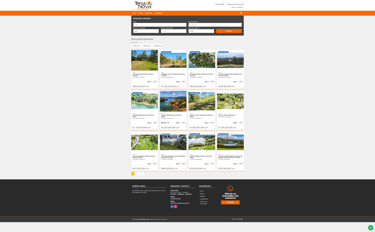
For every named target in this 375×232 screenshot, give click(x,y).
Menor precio (147, 46)
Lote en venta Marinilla (226, 115)
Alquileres (148, 13)
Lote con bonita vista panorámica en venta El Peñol (173, 156)
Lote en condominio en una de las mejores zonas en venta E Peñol (230, 156)
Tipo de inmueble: (139, 28)
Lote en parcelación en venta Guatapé (142, 74)
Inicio (134, 13)
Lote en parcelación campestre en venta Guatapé (230, 74)
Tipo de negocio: (193, 28)
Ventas (140, 13)
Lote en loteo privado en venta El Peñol (201, 115)
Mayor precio (158, 46)
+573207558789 (219, 4)
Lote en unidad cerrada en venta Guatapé (201, 74)
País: (134, 22)
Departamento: (193, 22)
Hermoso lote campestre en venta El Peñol (173, 74)
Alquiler (202, 196)
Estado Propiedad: (167, 28)
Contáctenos (158, 13)
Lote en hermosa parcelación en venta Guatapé (143, 156)
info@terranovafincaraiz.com (179, 203)
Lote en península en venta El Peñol (171, 115)
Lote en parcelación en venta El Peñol (201, 156)
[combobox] (160, 25)
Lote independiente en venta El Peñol (143, 115)
